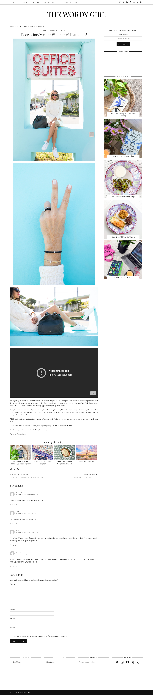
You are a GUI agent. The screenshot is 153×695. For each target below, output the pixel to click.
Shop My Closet (70, 2)
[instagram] (122, 662)
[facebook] (127, 662)
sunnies (62, 425)
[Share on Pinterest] (17, 469)
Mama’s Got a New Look (86, 476)
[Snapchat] (134, 2)
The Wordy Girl (76, 14)
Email (12, 618)
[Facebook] (130, 2)
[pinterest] (133, 662)
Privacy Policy (51, 2)
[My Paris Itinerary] (86, 452)
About (26, 2)
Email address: (123, 34)
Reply (14, 505)
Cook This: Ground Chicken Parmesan (64, 462)
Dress (12, 425)
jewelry (48, 425)
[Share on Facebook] (11, 469)
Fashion (62, 30)
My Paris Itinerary (86, 461)
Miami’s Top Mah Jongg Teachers (42, 462)
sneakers (26, 425)
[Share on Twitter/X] (14, 469)
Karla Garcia (21, 434)
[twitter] (116, 662)
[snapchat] (138, 662)
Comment (14, 584)
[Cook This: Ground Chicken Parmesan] (64, 452)
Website (12, 627)
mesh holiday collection (70, 412)
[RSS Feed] (137, 2)
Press (36, 2)
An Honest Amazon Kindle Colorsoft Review (21, 462)
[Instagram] (123, 2)
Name (12, 609)
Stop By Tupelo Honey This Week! (26, 476)
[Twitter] (120, 2)
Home (15, 2)
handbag (40, 425)
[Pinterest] (127, 2)
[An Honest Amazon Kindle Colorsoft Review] (20, 452)
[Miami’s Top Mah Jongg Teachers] (42, 452)
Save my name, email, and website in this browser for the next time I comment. (41, 636)
